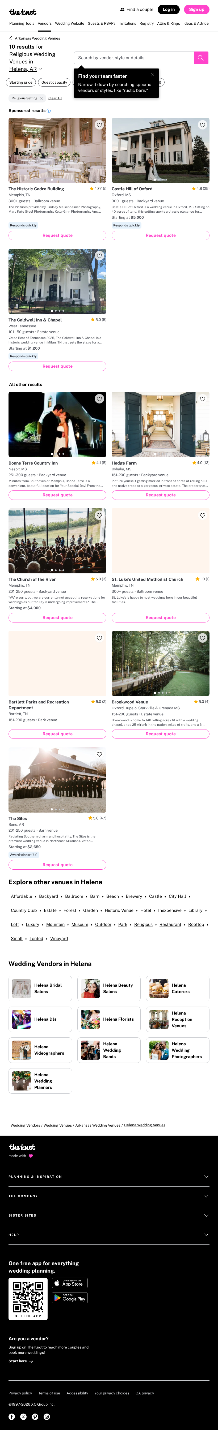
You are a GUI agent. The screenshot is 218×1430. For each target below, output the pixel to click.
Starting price (20, 82)
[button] (49, 111)
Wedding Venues (58, 1125)
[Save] (99, 125)
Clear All (55, 98)
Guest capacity (54, 82)
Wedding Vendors (25, 1125)
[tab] (52, 180)
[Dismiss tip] (152, 75)
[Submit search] (201, 57)
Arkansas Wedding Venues (37, 38)
